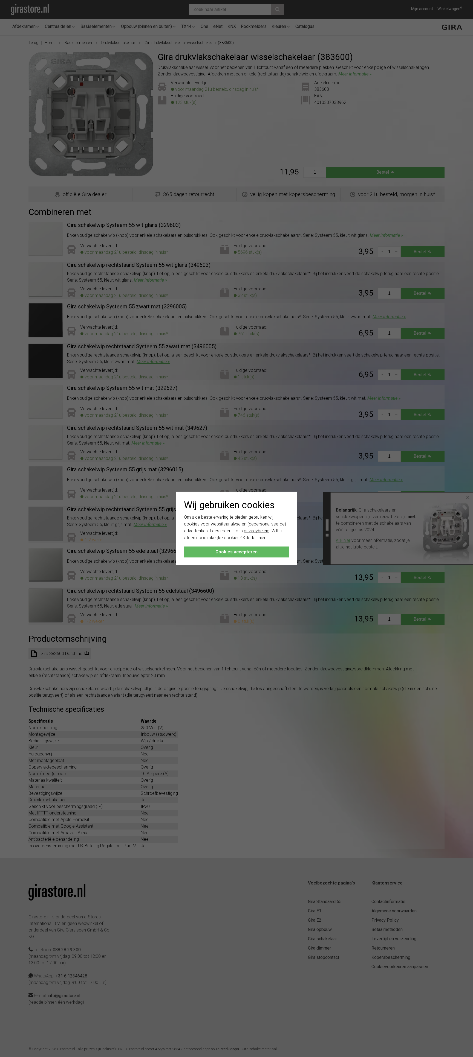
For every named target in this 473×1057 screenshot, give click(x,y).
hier (262, 537)
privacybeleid (256, 530)
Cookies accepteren (236, 551)
